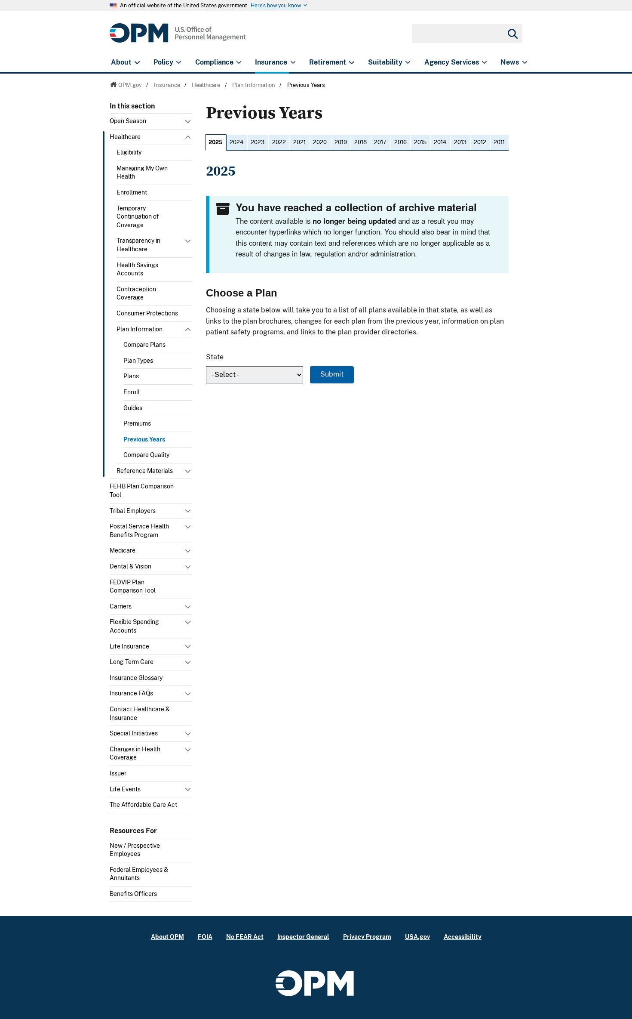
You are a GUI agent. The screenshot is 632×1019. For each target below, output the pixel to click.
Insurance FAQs (131, 693)
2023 (257, 142)
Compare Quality (146, 454)
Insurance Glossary (136, 677)
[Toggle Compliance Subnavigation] (238, 62)
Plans (131, 376)
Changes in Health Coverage (135, 753)
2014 (440, 142)
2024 (236, 142)
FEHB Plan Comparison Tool (142, 490)
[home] (178, 38)
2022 (279, 142)
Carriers (121, 606)
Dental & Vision (130, 566)
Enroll (131, 392)
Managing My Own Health (142, 172)
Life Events (125, 789)
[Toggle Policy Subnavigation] (178, 62)
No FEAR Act (245, 936)
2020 (320, 142)
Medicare (122, 550)
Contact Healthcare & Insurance (140, 713)
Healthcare (125, 136)
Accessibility (463, 936)
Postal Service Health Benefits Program (139, 530)
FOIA (205, 936)
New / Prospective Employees (135, 850)
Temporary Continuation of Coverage (138, 217)
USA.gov (417, 936)
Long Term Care (131, 661)
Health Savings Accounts (137, 269)
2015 (420, 142)
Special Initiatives (134, 733)
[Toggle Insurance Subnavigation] (293, 62)
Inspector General (303, 936)
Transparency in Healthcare (138, 245)
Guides (132, 408)
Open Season (128, 120)
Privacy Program (367, 936)
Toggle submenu (188, 123)
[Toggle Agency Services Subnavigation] (484, 62)
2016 (400, 142)
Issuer (118, 773)
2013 (460, 142)
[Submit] (512, 33)
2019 (340, 142)
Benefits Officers (133, 893)
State (215, 357)
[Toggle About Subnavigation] (137, 62)
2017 (380, 142)
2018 (360, 142)
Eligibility (129, 152)
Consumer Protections (147, 313)
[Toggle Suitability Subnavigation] (407, 62)
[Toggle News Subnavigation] (524, 62)
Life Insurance (129, 646)
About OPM (167, 936)
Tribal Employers (133, 510)
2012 (480, 142)
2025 (216, 142)
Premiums (137, 423)
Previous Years (144, 439)
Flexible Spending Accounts (134, 626)
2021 (299, 142)
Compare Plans (144, 344)
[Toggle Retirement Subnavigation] (351, 62)
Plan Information (140, 329)
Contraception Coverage (136, 293)
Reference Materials (145, 470)
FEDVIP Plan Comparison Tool (133, 586)
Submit (332, 374)
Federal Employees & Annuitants (139, 874)
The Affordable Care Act (143, 804)
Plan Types (138, 360)
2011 (499, 142)
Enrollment (132, 192)
